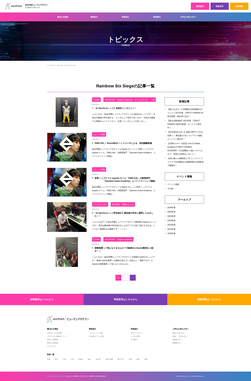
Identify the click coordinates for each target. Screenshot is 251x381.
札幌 (48, 359)
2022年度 (171, 225)
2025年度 (171, 212)
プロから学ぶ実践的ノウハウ (57, 336)
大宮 (72, 359)
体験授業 (239, 6)
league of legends (124, 100)
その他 (170, 188)
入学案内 (134, 340)
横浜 (89, 359)
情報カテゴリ (128, 204)
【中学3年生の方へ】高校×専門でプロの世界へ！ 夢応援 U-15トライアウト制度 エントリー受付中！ (185, 135)
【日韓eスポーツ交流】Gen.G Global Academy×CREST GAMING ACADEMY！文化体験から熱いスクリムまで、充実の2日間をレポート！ (185, 148)
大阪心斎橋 (109, 359)
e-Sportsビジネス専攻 (96, 336)
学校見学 (220, 6)
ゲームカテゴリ (141, 100)
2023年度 (171, 220)
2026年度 (171, 207)
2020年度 (171, 233)
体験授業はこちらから (209, 299)
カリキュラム (51, 346)
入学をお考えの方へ (188, 17)
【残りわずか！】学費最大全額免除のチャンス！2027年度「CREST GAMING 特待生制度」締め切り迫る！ (185, 112)
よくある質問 (135, 336)
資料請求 (200, 6)
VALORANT (110, 100)
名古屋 (98, 359)
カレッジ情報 (99, 134)
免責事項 (91, 376)
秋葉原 (80, 359)
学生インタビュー (137, 333)
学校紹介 (125, 17)
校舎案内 (157, 17)
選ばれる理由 (62, 17)
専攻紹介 (94, 17)
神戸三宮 (121, 359)
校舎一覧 (50, 354)
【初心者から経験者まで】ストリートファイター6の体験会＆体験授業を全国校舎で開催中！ (185, 162)
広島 (130, 359)
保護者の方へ (177, 340)
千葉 (64, 359)
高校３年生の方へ (179, 333)
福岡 (138, 359)
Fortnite (96, 100)
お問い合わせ (84, 376)
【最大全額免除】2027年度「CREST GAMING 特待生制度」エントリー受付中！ (184, 124)
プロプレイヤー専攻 (96, 333)
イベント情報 (173, 184)
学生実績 (116, 204)
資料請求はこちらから (42, 299)
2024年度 (171, 216)
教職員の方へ (177, 343)
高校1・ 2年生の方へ (180, 336)
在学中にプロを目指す (55, 333)
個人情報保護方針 (100, 376)
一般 (153, 100)
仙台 (56, 359)
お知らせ (69, 376)
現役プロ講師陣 (52, 340)
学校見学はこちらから (125, 299)
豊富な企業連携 (52, 343)
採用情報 (75, 376)
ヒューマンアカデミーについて (56, 376)
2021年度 (171, 229)
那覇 (145, 359)
